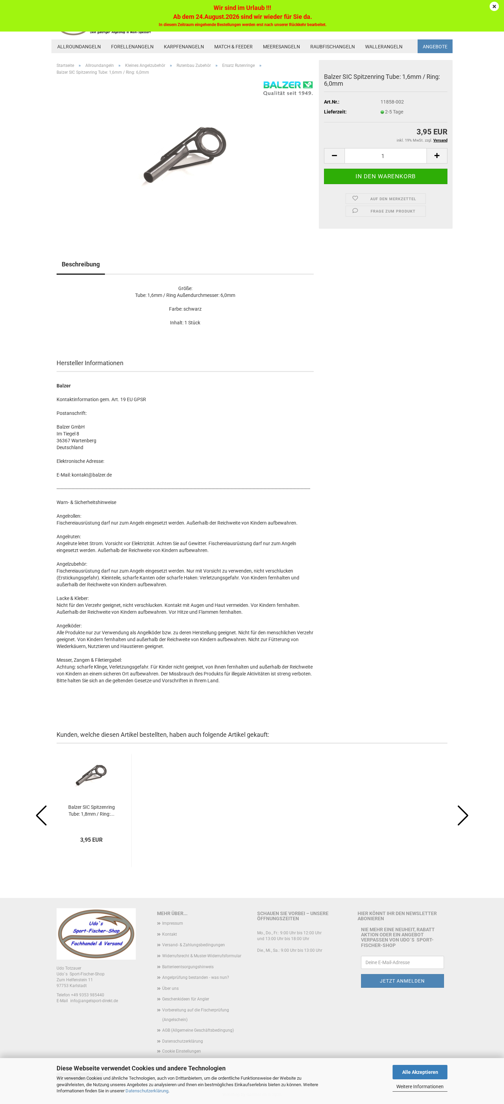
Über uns (170, 988)
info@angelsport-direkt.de (94, 1000)
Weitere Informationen (420, 1086)
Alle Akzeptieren (420, 1072)
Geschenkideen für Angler (185, 999)
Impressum (172, 923)
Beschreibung (81, 264)
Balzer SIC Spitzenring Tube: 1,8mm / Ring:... (91, 810)
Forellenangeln (132, 46)
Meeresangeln (281, 46)
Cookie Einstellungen (181, 1051)
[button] (334, 156)
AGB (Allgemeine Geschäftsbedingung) (198, 1030)
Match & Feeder (233, 46)
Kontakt (169, 934)
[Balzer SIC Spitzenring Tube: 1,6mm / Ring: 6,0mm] (185, 157)
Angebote (435, 46)
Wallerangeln (384, 46)
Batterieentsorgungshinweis (188, 966)
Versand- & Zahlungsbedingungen (193, 945)
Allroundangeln (79, 46)
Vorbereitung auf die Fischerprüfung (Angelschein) (195, 1015)
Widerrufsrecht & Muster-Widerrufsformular (201, 955)
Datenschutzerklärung (146, 1090)
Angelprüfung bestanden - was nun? (195, 977)
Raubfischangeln (332, 46)
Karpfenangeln (184, 46)
